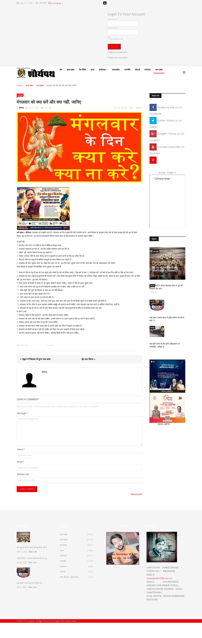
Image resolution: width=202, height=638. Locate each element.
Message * (22, 413)
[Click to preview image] (79, 147)
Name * (21, 449)
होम (37, 3)
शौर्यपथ (21, 108)
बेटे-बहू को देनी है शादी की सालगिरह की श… (33, 547)
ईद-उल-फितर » (88, 359)
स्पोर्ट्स (137, 69)
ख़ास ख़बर (70, 69)
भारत (92, 69)
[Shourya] (122, 547)
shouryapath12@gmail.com (160, 578)
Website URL (23, 474)
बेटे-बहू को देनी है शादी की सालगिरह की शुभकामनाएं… (164, 269)
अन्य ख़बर (159, 69)
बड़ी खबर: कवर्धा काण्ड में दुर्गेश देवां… (30, 583)
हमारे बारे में (43, 3)
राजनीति (127, 69)
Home (20, 85)
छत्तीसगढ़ (102, 69)
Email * (20, 461)
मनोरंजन (147, 69)
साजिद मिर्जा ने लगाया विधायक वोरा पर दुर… (33, 558)
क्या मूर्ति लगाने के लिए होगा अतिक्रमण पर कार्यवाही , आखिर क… (165, 345)
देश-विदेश (82, 69)
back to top (136, 493)
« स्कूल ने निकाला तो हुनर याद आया (35, 359)
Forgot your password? (117, 52)
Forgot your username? (118, 57)
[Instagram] (153, 160)
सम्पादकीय (116, 69)
